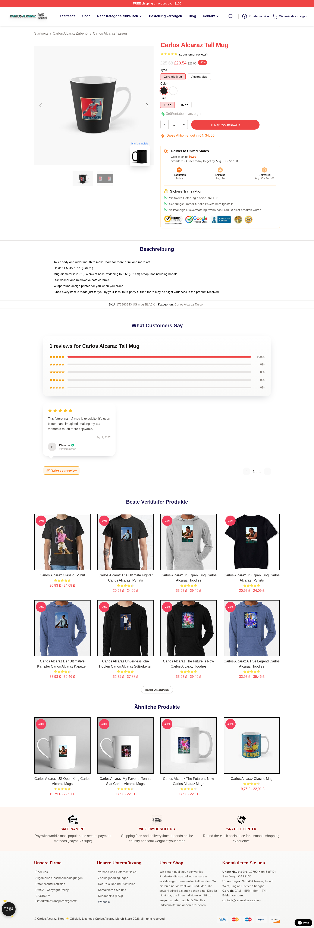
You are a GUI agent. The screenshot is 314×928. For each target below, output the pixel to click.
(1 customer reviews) (193, 54)
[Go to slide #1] (83, 178)
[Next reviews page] (267, 471)
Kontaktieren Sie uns (112, 889)
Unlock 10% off (8, 909)
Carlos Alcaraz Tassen (110, 33)
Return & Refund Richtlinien (116, 884)
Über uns (41, 872)
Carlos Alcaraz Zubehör (71, 33)
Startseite (41, 33)
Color (164, 83)
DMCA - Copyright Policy (52, 889)
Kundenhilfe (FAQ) (110, 895)
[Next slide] (146, 105)
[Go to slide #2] (105, 178)
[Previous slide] (40, 105)
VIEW (62, 566)
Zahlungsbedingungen (113, 878)
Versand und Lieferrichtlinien (117, 872)
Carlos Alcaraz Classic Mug (252, 778)
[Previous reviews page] (246, 471)
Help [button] (306, 922)
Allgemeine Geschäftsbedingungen (59, 878)
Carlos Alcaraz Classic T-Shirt (62, 575)
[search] (230, 16)
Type (163, 70)
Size (163, 98)
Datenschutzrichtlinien (50, 884)
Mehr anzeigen (157, 689)
